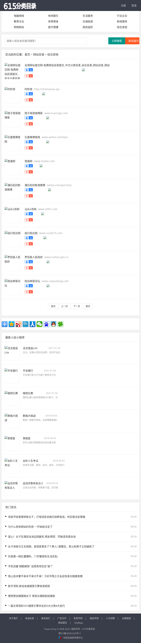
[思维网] (12, 166)
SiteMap (78, 622)
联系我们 (45, 618)
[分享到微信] (39, 324)
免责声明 (78, 618)
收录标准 (29, 618)
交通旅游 (88, 21)
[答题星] (11, 443)
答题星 (26, 438)
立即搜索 (117, 40)
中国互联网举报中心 (73, 637)
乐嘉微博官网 (32, 137)
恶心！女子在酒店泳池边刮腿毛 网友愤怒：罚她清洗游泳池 (42, 536)
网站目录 (38, 54)
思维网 (28, 161)
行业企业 (122, 15)
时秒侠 (28, 89)
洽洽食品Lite (30, 348)
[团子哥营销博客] (12, 118)
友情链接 (126, 618)
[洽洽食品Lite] (11, 353)
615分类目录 (88, 629)
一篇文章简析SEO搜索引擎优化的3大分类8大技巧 (36, 605)
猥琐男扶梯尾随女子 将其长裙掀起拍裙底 (31, 596)
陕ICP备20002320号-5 (70, 633)
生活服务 (88, 15)
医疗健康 (53, 27)
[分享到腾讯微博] (25, 324)
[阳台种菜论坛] (12, 286)
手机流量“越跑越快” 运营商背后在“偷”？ (31, 566)
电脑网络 (19, 15)
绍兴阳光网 (31, 233)
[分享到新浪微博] (18, 324)
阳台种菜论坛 (32, 281)
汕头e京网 (30, 209)
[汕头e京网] (12, 214)
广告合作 (61, 618)
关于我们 (13, 618)
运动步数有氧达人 (33, 483)
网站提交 (62, 622)
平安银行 (28, 370)
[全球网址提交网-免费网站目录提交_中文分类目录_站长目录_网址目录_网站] (12, 70)
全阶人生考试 (30, 460)
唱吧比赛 (28, 393)
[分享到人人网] (32, 324)
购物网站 (19, 27)
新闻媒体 (122, 21)
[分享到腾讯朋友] (60, 324)
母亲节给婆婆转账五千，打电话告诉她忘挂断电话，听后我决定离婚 (46, 516)
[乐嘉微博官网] (12, 142)
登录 (134, 5)
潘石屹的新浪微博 (35, 185)
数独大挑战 (29, 415)
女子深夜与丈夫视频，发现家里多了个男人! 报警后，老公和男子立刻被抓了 (51, 546)
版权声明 (94, 618)
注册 (123, 5)
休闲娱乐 (53, 15)
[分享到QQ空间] (12, 324)
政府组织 (88, 27)
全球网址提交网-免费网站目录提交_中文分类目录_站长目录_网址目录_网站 (67, 65)
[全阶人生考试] (11, 465)
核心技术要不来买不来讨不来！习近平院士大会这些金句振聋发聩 (45, 576)
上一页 (64, 306)
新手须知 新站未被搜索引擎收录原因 (29, 586)
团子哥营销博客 (34, 113)
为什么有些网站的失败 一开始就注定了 (30, 526)
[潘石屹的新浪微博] (12, 190)
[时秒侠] (12, 94)
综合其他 (122, 27)
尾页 (88, 306)
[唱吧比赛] (11, 398)
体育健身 (53, 21)
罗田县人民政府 (34, 257)
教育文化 (19, 21)
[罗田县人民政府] (12, 262)
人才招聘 (110, 618)
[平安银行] (11, 375)
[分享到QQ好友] (53, 324)
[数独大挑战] (11, 420)
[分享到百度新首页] (46, 324)
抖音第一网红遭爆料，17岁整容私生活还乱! (33, 556)
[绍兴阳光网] (12, 238)
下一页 (76, 306)
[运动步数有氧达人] (11, 488)
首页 (27, 54)
